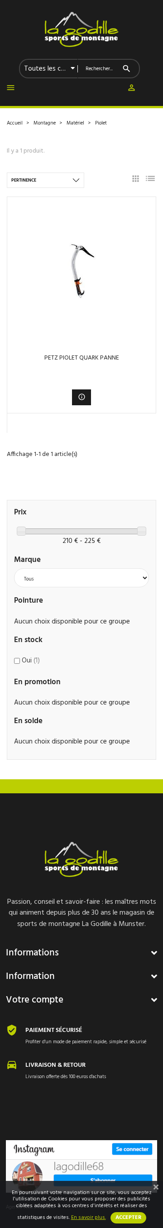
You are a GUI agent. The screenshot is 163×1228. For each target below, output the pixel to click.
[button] (131, 89)
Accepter (128, 1217)
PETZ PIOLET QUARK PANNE (81, 358)
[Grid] (135, 180)
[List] (150, 180)
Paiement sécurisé (53, 1030)
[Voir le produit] (81, 397)
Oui (31, 660)
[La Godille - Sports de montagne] (81, 29)
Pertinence (23, 180)
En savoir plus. (88, 1217)
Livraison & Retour (55, 1065)
